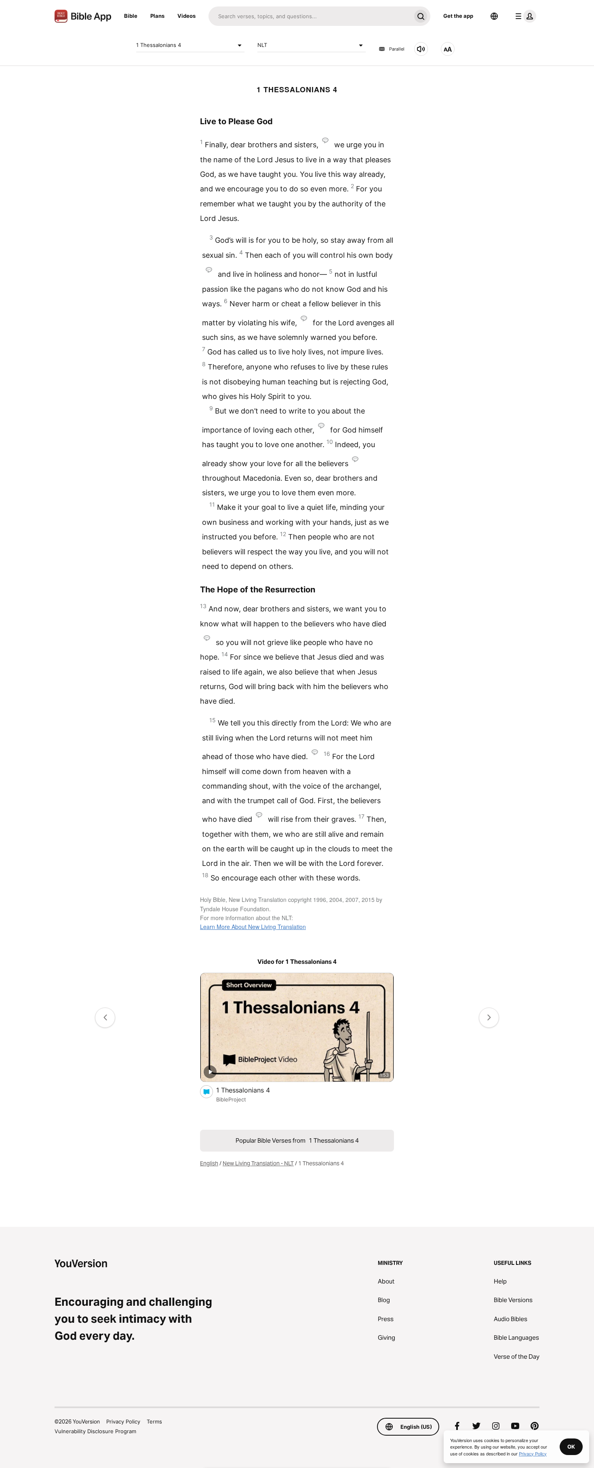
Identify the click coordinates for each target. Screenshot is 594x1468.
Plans (157, 16)
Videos (186, 16)
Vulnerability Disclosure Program (95, 1431)
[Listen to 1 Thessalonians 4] (421, 49)
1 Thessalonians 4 (158, 45)
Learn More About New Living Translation (253, 927)
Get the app (458, 16)
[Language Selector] (494, 16)
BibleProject (231, 1099)
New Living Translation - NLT (258, 1163)
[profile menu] (524, 16)
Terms (154, 1421)
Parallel (396, 49)
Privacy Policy (123, 1421)
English (209, 1163)
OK (571, 1446)
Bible (130, 16)
